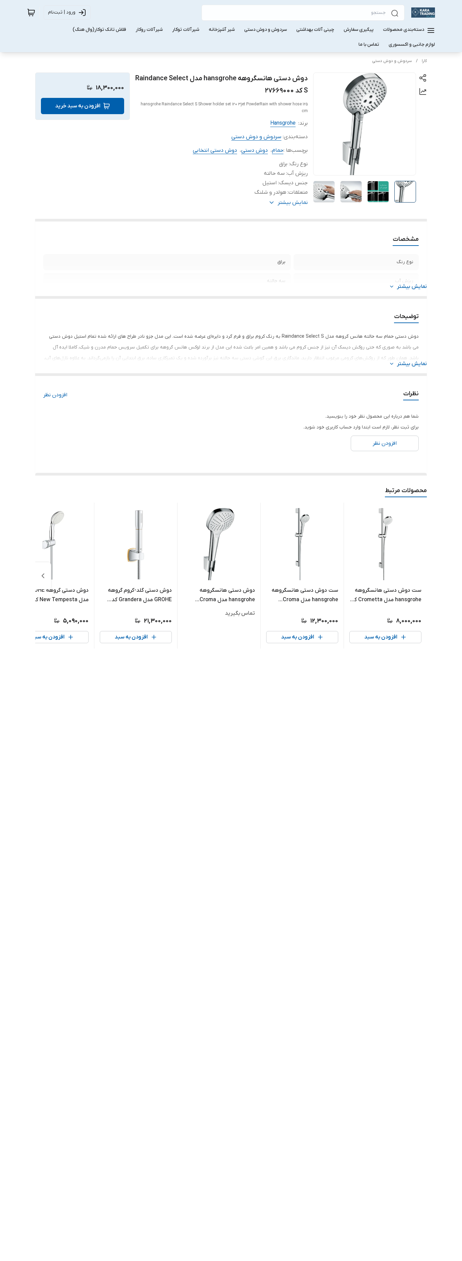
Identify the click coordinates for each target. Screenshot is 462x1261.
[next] (43, 575)
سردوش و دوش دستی (392, 61)
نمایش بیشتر (412, 286)
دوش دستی (254, 150)
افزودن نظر (55, 395)
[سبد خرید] (31, 12)
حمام (277, 150)
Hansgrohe (283, 123)
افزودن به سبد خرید (77, 106)
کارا (424, 61)
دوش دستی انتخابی (215, 150)
